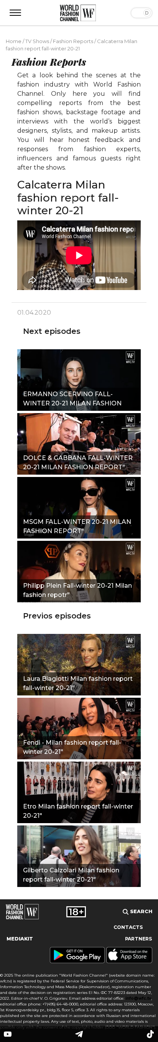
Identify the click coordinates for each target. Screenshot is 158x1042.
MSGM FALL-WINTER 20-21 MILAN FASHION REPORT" (77, 526)
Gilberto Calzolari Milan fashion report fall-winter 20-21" (71, 875)
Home (13, 41)
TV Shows (37, 41)
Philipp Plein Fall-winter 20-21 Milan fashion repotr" (77, 590)
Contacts (128, 927)
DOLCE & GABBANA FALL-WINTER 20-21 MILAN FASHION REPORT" (78, 462)
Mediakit (20, 939)
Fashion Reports (73, 41)
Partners (138, 939)
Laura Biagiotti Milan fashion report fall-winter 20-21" (78, 683)
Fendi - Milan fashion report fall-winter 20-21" (72, 747)
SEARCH (140, 911)
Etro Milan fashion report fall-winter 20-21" (78, 811)
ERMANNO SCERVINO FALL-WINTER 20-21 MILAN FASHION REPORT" (72, 399)
